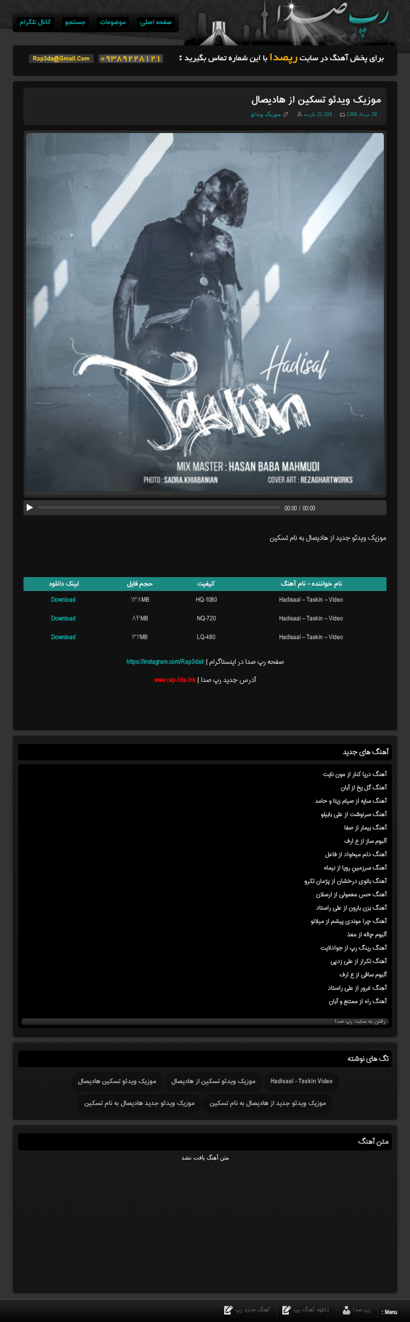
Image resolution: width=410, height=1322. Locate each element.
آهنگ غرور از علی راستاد (357, 988)
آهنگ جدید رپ (252, 1310)
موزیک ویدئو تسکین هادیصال (117, 1081)
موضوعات (113, 22)
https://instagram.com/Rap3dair (165, 662)
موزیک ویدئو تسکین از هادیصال (213, 1081)
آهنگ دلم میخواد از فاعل (356, 854)
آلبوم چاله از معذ (367, 934)
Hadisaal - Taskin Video (302, 1081)
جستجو (75, 22)
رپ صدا (361, 1310)
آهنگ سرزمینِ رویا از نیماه (355, 867)
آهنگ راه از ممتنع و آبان (358, 1001)
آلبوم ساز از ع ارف (365, 841)
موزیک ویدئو (266, 114)
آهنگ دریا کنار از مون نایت (355, 774)
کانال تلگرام (35, 22)
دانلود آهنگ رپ (311, 1310)
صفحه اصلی (156, 22)
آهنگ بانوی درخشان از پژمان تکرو (345, 881)
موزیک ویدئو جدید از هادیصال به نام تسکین (268, 1103)
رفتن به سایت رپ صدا (360, 1021)
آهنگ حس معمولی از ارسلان (351, 894)
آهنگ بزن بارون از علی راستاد (351, 908)
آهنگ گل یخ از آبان (364, 787)
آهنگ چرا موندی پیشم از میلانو (349, 921)
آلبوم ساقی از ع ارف (363, 974)
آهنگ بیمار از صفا (365, 827)
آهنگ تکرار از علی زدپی (358, 961)
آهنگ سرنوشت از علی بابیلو (354, 814)
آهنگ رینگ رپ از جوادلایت (353, 948)
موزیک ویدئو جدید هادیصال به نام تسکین (139, 1103)
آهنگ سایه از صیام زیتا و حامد (351, 801)
